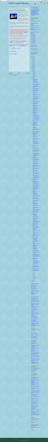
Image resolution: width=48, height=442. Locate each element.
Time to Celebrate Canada (36, 268)
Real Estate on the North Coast (35, 358)
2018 (32, 65)
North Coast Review (19, 3)
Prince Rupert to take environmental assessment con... (35, 215)
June (33, 272)
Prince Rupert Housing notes (34, 290)
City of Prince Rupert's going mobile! (35, 141)
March (33, 276)
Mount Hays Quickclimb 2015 (34, 385)
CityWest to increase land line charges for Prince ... (36, 84)
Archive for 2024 (33, 34)
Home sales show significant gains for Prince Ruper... (35, 248)
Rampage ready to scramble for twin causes (36, 254)
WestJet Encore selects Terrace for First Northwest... (35, 134)
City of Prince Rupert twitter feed (35, 303)
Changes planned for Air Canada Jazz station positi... (35, 82)
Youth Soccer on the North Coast (35, 394)
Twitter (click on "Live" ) (34, 54)
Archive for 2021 (33, 37)
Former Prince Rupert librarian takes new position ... (35, 241)
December (34, 72)
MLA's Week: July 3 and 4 (36, 148)
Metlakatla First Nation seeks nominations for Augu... (35, 263)
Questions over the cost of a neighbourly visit (36, 157)
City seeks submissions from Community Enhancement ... (35, 80)
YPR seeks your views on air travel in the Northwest (36, 261)
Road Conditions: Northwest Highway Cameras (34, 299)
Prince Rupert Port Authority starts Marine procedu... (36, 118)
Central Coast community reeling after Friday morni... (36, 201)
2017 (32, 66)
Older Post (28, 73)
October (34, 74)
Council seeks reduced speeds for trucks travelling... (35, 219)
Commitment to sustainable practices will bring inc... (36, 159)
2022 (32, 60)
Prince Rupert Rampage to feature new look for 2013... (36, 171)
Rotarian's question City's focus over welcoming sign (36, 169)
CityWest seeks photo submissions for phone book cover (36, 156)
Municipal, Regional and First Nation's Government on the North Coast (34, 354)
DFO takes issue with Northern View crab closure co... (35, 189)
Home (19, 73)
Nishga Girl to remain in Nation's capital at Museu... (35, 208)
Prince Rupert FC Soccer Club (35, 406)
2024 (32, 58)
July (33, 78)
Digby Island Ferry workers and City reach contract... (36, 210)
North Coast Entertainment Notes (35, 368)
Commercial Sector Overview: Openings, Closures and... (35, 203)
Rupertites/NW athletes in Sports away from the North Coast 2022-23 (35, 415)
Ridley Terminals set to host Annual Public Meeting (36, 176)
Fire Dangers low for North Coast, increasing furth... (36, 153)
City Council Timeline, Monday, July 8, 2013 (35, 223)
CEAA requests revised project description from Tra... (36, 143)
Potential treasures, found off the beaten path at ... (36, 183)
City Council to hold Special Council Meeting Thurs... (36, 117)
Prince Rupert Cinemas (34, 370)
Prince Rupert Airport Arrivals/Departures (33, 320)
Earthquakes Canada (33, 315)
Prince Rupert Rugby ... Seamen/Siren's (34, 408)
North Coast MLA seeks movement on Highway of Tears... (36, 196)
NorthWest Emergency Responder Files (34, 286)
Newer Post (11, 73)
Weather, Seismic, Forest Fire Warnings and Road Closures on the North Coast (35, 363)
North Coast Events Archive (34, 46)
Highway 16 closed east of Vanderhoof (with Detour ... (36, 151)
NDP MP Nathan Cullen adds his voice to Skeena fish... (36, 130)
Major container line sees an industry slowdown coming (36, 87)
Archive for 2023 (33, 35)
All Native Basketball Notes (34, 402)
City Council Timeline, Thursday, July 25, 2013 (36, 97)
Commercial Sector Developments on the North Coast (34, 343)
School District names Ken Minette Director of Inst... (36, 181)
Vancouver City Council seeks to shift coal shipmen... (35, 164)
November (34, 73)
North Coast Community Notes (35, 355)
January (34, 278)
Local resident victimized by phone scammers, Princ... (36, 136)
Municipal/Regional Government (35, 329)
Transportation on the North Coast (35, 359)
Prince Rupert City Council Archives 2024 (34, 293)
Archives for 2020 (33, 38)
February (34, 277)
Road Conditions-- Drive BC (34, 297)
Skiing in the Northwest (34, 401)
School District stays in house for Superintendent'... (35, 229)
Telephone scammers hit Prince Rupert (16, 48)
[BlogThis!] (17, 47)
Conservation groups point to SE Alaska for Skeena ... (36, 174)
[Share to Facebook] (19, 47)
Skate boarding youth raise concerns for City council (36, 221)
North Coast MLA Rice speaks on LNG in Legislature (35, 123)
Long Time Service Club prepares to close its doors (35, 139)
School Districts (33, 330)
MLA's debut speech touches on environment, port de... (36, 235)
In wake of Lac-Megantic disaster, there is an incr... (36, 227)
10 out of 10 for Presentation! (34, 127)
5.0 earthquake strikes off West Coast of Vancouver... (36, 113)
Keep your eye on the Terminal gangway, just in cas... (36, 267)
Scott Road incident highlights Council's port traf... (36, 125)
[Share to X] (18, 47)
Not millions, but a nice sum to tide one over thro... (36, 90)
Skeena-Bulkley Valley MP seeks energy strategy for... (36, 271)
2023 (32, 59)
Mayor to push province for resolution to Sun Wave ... (36, 101)
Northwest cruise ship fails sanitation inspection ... (36, 89)
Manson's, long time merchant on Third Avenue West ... (35, 239)
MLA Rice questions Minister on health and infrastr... (35, 106)
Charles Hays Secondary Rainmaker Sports (34, 377)
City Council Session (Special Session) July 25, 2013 (36, 99)
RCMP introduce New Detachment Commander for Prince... (36, 166)
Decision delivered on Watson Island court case (36, 187)
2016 (32, 67)
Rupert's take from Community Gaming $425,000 (35, 108)
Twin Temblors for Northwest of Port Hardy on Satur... (36, 95)
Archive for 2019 (33, 39)
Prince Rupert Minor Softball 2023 (35, 391)
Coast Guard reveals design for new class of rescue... (36, 185)
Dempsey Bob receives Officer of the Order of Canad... (35, 103)
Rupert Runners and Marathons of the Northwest (35, 411)
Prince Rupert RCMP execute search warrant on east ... (36, 212)
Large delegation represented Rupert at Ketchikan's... (35, 193)
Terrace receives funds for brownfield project (36, 177)
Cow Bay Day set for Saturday (35, 161)
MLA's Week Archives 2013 (36, 149)
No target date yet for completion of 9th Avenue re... (36, 198)
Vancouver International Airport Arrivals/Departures (35, 324)
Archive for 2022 (33, 36)
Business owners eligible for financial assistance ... (36, 131)
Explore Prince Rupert (34, 287)
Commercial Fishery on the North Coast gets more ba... (36, 256)
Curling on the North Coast (34, 405)
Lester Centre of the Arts (34, 369)
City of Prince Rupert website (34, 300)
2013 (32, 71)
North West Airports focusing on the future (35, 250)
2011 (32, 281)
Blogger (28, 440)
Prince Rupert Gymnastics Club (35, 390)
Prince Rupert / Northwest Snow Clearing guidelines (35, 29)
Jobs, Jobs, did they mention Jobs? (35, 110)
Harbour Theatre (33, 371)
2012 (32, 280)
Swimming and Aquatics (34, 395)
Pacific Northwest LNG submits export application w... (35, 246)
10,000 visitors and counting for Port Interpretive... (36, 115)
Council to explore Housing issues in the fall (36, 217)
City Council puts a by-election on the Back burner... (35, 259)
